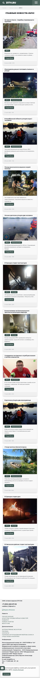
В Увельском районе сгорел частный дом (19, 544)
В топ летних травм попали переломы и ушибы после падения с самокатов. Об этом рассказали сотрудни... (20, 384)
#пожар (14, 292)
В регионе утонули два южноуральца (18, 400)
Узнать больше (18, 670)
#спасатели (15, 379)
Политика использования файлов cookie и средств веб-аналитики (18, 635)
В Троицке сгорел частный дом (16, 263)
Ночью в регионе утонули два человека (19, 215)
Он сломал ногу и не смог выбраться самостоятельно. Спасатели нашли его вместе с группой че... (19, 199)
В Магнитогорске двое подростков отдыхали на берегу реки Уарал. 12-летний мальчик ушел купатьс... (19, 431)
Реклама (5, 631)
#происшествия (16, 100)
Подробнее (9, 58)
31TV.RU (11, 2)
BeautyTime (6, 623)
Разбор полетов (8, 621)
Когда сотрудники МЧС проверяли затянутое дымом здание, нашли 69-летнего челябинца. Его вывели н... (19, 339)
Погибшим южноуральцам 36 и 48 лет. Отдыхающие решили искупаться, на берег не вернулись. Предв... (20, 247)
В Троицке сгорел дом (12, 496)
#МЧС (7, 50)
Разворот (5, 620)
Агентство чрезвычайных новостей (15, 618)
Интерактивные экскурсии (12, 629)
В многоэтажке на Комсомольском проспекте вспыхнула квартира (17, 311)
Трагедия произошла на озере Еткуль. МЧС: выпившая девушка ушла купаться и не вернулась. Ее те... (19, 151)
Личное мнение (7, 616)
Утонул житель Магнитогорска (15, 447)
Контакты (5, 633)
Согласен (6, 674)
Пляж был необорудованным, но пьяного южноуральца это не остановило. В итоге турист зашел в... (19, 480)
